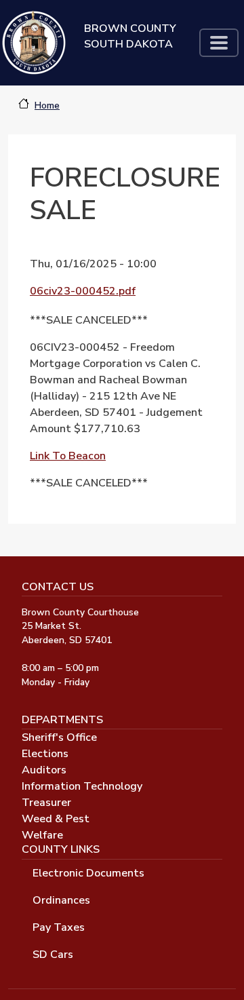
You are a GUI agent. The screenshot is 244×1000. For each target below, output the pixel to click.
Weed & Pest (55, 818)
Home (47, 105)
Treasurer (46, 802)
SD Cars (53, 954)
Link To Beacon (68, 455)
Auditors (44, 770)
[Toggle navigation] (219, 42)
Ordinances (61, 900)
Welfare (42, 835)
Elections (45, 753)
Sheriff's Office (59, 737)
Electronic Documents (88, 873)
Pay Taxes (59, 927)
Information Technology (82, 786)
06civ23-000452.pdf (83, 291)
